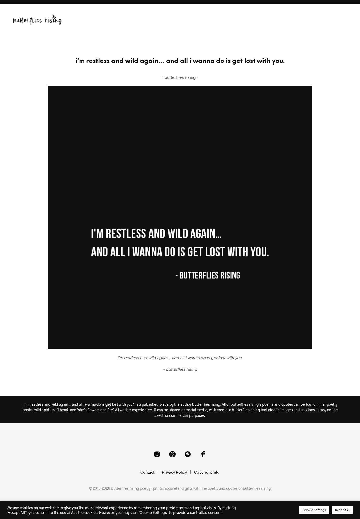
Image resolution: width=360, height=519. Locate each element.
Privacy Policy (174, 472)
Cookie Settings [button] (314, 510)
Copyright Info (207, 472)
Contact (147, 472)
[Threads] (172, 454)
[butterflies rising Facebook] (203, 454)
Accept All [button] (342, 510)
